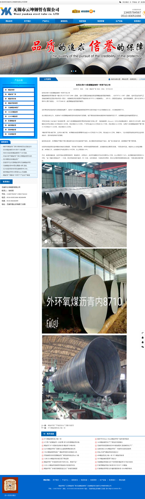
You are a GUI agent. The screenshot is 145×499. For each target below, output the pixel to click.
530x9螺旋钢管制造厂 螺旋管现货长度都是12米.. (61, 452)
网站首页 (125, 79)
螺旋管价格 (12, 99)
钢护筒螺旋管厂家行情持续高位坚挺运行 (17, 146)
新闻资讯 (64, 21)
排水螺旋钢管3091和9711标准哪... (15, 150)
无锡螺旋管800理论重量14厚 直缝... (15, 165)
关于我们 (27, 21)
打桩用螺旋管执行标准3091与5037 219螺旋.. (112, 465)
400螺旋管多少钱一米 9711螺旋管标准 (110, 455)
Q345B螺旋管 (13, 116)
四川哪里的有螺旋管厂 (11, 159)
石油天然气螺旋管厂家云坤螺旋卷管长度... (18, 156)
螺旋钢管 (11, 90)
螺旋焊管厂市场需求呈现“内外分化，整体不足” (60, 462)
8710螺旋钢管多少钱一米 (56, 428)
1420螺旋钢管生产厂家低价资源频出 (110, 442)
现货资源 (82, 21)
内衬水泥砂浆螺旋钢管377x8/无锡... (15, 153)
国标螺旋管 (12, 130)
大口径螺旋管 (13, 112)
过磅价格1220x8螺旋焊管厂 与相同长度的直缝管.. (114, 449)
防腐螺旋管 (12, 121)
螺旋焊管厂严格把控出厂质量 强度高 (61, 425)
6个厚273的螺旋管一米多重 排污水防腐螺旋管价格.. (62, 442)
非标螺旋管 (12, 134)
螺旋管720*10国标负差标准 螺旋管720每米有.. (60, 445)
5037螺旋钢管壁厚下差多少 (106, 459)
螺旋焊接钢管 (13, 103)
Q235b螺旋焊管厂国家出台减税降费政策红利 (59, 449)
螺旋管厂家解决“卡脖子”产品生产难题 (16, 175)
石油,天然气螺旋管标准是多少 (107, 452)
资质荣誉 (100, 21)
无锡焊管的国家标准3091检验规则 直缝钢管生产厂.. (115, 445)
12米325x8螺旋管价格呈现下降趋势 (56, 459)
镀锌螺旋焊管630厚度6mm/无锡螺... (15, 172)
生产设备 (119, 21)
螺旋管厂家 (12, 94)
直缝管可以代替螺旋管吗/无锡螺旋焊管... (17, 162)
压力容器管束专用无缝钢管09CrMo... (16, 169)
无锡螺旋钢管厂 (13, 107)
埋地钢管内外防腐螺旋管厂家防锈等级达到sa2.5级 (61, 455)
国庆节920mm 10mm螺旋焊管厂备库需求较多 (113, 439)
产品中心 (45, 21)
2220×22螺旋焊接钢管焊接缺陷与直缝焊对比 (59, 465)
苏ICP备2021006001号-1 (114, 488)
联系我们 (112, 480)
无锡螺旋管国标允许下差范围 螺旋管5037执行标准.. (115, 462)
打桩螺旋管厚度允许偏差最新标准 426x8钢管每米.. (115, 468)
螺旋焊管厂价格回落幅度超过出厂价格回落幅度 (60, 468)
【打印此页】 (109, 89)
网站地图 (122, 480)
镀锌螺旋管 (12, 125)
